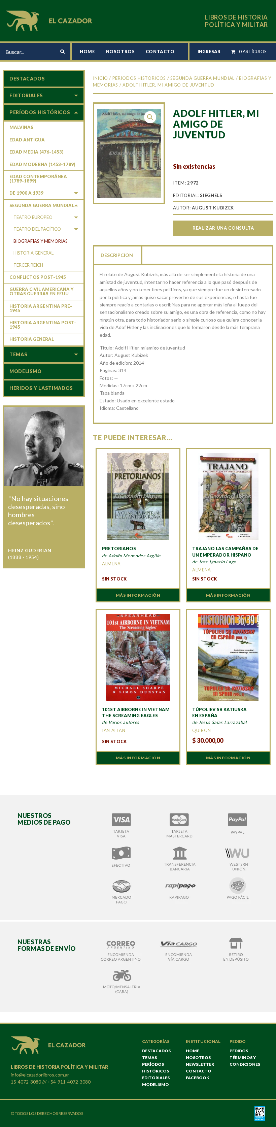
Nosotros (120, 51)
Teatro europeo (33, 217)
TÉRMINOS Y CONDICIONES (245, 1061)
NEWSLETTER (200, 1064)
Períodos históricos (139, 78)
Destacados (27, 78)
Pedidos (239, 1050)
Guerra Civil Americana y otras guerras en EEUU (41, 291)
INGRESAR (209, 51)
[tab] (117, 254)
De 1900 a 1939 (26, 193)
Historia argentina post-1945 (42, 325)
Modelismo (25, 371)
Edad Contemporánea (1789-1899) (38, 179)
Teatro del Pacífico (37, 229)
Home (87, 51)
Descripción (117, 255)
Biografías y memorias (40, 241)
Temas (18, 354)
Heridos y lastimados (41, 388)
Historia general (33, 253)
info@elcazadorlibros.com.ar (40, 1075)
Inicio (100, 78)
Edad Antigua (27, 139)
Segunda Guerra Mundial (202, 78)
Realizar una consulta (223, 228)
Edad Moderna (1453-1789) (42, 164)
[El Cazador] (50, 20)
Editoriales (26, 95)
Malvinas (21, 127)
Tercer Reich (28, 265)
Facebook (197, 1077)
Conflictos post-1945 (37, 277)
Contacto (160, 51)
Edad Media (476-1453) (36, 152)
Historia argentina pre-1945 (40, 308)
